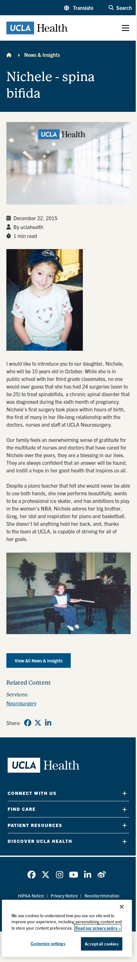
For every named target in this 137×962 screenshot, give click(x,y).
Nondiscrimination (101, 895)
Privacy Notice (64, 895)
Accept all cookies (101, 943)
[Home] (8, 54)
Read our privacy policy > (97, 928)
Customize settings (48, 943)
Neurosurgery (21, 703)
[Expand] (124, 793)
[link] (27, 722)
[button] (78, 7)
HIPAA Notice (31, 895)
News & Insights (42, 54)
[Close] (122, 907)
